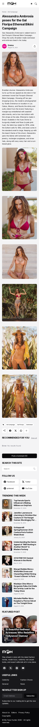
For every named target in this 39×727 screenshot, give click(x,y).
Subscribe (30, 696)
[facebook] (4, 668)
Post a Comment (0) (19, 456)
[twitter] (10, 668)
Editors (14, 713)
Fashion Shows (26, 680)
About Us (6, 713)
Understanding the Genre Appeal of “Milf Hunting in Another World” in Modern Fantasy (25, 545)
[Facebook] (10, 430)
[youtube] (23, 668)
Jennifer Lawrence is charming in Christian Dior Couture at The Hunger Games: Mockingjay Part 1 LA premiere (25, 516)
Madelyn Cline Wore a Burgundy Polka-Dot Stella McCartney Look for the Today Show (25, 587)
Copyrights (6, 716)
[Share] (34, 46)
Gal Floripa (20, 424)
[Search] (36, 4)
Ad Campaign (13, 12)
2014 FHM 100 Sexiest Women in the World (23, 559)
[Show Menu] (3, 4)
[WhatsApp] (21, 430)
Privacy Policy (24, 713)
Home (4, 12)
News (22, 684)
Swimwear (29, 424)
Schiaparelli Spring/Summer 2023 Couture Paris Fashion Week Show (23, 531)
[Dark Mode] (31, 4)
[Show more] (26, 430)
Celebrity (5, 680)
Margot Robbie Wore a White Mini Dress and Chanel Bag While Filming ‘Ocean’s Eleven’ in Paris (25, 572)
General (5, 684)
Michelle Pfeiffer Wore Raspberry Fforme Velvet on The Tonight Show (25, 600)
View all (34, 438)
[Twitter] (15, 430)
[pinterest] (17, 668)
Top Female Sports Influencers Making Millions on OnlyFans (23, 502)
